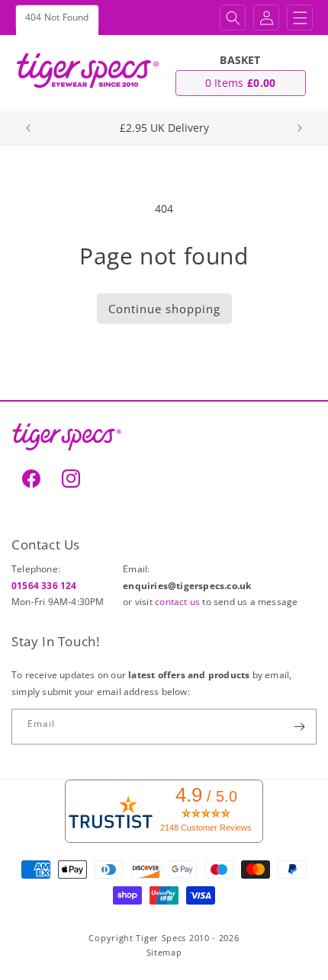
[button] (233, 17)
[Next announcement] (300, 128)
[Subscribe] (299, 727)
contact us (178, 601)
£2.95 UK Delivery (164, 127)
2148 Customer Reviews (206, 827)
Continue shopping (164, 308)
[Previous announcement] (28, 128)
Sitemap (164, 952)
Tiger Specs (161, 937)
